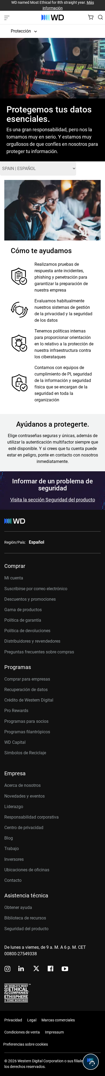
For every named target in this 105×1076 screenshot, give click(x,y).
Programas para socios (26, 721)
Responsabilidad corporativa (31, 817)
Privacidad (13, 1020)
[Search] (100, 17)
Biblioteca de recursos (25, 918)
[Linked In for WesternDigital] (21, 969)
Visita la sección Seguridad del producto (52, 499)
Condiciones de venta (22, 1032)
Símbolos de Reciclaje (25, 752)
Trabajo (11, 848)
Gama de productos (23, 609)
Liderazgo (13, 806)
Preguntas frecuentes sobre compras (39, 651)
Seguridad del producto (26, 928)
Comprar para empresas (27, 679)
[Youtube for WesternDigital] (65, 969)
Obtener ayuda (18, 907)
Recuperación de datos (26, 689)
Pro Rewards (16, 710)
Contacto (13, 880)
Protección (21, 31)
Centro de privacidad (23, 827)
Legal (31, 1020)
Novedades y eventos (24, 796)
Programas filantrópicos (27, 731)
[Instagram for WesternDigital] (7, 969)
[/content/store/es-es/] (52, 17)
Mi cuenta (13, 578)
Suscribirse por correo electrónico (35, 588)
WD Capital (15, 742)
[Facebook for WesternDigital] (51, 969)
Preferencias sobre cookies (25, 1044)
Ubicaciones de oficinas (26, 869)
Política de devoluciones (27, 630)
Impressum (54, 1032)
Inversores (14, 859)
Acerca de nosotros (22, 785)
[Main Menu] (7, 17)
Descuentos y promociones (30, 599)
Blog (8, 838)
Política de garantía (22, 620)
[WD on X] (36, 969)
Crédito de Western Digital (28, 700)
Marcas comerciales (58, 1020)
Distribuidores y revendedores (32, 641)
